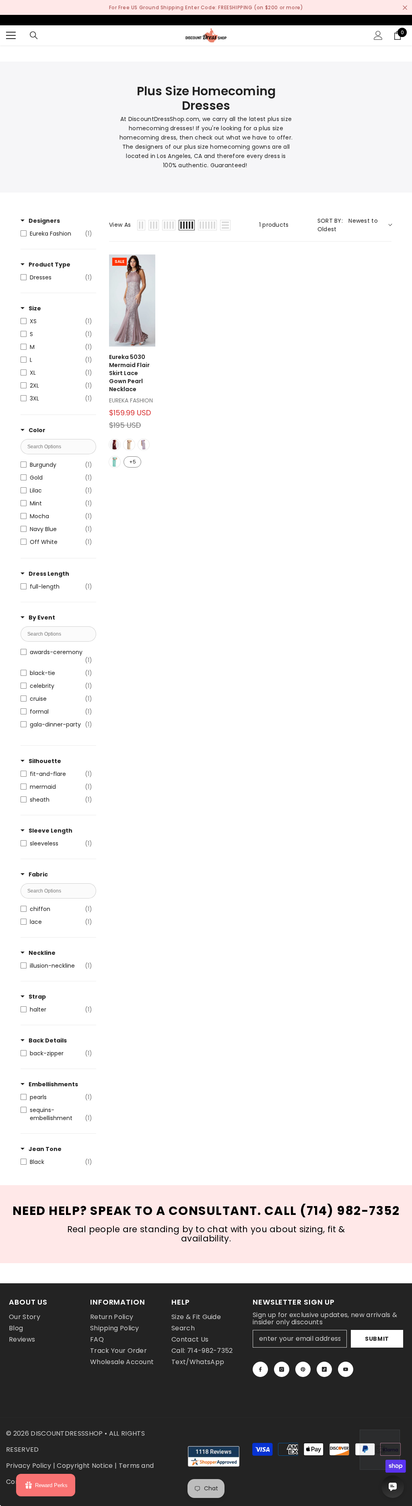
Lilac (143, 444)
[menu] (11, 35)
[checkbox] (56, 234)
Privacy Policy (28, 1465)
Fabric (38, 874)
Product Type (49, 265)
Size (35, 308)
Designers (44, 221)
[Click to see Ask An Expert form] (380, 1450)
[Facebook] (260, 1369)
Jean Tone (45, 1149)
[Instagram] (281, 1369)
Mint (114, 462)
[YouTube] (345, 1369)
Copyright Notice (85, 1465)
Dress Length (49, 574)
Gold (129, 444)
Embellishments (53, 1084)
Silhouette (45, 761)
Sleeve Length (50, 831)
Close (405, 7)
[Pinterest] (303, 1369)
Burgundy (114, 444)
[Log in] (378, 35)
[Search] (34, 35)
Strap (37, 997)
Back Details (48, 1040)
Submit (377, 1339)
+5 (132, 461)
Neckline (42, 953)
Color (37, 430)
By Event (42, 617)
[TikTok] (324, 1369)
